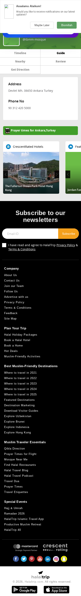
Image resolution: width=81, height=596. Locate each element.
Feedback (11, 313)
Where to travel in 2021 (20, 372)
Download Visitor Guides (21, 410)
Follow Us (11, 291)
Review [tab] (61, 61)
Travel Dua (11, 481)
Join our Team (14, 286)
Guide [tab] (61, 53)
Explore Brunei (14, 421)
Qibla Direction (14, 448)
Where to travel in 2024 (20, 389)
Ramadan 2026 (14, 513)
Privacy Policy (65, 245)
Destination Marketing (19, 405)
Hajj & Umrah (13, 508)
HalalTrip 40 (12, 529)
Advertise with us (16, 296)
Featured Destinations (19, 399)
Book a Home (13, 345)
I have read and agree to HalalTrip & (43, 247)
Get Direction (20, 69)
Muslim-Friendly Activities (22, 356)
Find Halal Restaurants (20, 464)
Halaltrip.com (34, 581)
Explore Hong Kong (17, 432)
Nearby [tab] (20, 61)
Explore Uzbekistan (17, 416)
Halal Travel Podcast (18, 475)
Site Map (10, 318)
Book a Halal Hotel (17, 340)
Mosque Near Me (16, 459)
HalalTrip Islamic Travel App (24, 519)
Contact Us (12, 280)
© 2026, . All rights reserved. (42, 581)
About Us (10, 275)
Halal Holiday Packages (20, 334)
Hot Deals (11, 351)
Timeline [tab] (20, 53)
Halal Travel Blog (16, 470)
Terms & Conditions (22, 249)
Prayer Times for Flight (20, 454)
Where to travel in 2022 (20, 378)
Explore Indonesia (16, 427)
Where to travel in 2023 (20, 383)
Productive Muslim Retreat (22, 524)
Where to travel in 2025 (20, 394)
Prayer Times (13, 486)
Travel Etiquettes (16, 492)
